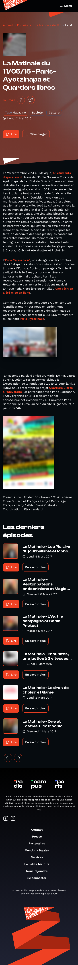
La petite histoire (36, 864)
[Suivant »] (18, 758)
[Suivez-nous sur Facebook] (6, 819)
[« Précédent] (8, 758)
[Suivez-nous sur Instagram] (13, 819)
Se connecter (36, 878)
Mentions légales (37, 850)
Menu (68, 5)
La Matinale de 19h (48, 25)
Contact (37, 829)
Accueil (8, 25)
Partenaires (37, 843)
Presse (37, 836)
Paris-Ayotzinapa (32, 319)
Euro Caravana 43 (17, 260)
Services (37, 857)
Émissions (24, 25)
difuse (54, 893)
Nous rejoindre (37, 871)
